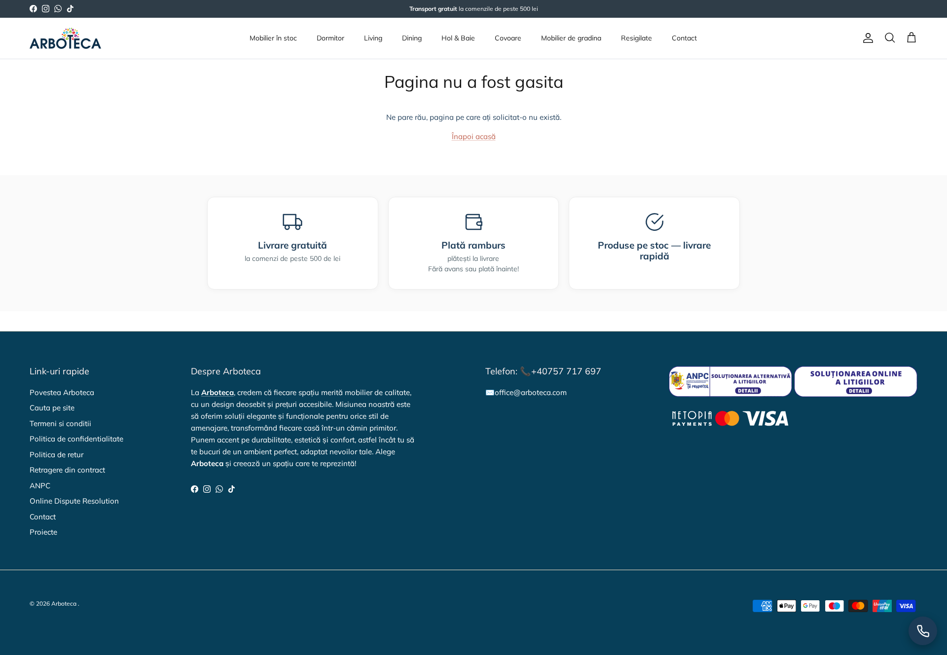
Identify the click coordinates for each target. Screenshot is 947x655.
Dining (412, 38)
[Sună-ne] (923, 631)
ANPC (40, 485)
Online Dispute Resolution (74, 501)
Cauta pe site (52, 407)
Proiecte (43, 532)
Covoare (508, 38)
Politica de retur (56, 454)
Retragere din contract (67, 469)
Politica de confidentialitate (76, 438)
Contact (684, 38)
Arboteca (63, 603)
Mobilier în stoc (273, 38)
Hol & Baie (458, 38)
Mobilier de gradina (571, 38)
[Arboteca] (65, 38)
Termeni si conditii (60, 423)
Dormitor (330, 38)
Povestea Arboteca (62, 392)
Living (373, 38)
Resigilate (636, 38)
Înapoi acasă (474, 136)
